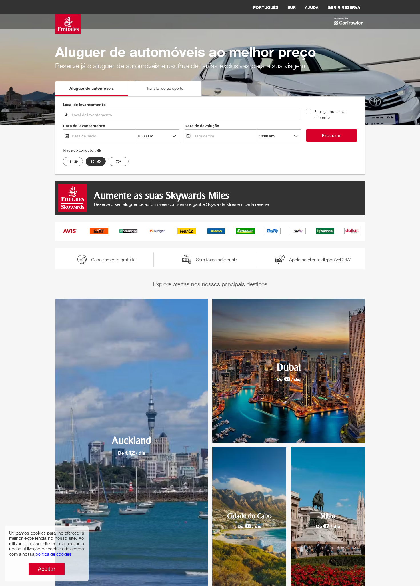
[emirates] (68, 18)
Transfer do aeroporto (165, 88)
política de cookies (53, 554)
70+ (118, 161)
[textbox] (182, 115)
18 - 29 (73, 161)
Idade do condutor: (79, 150)
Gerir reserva (344, 7)
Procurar (331, 135)
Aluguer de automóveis (91, 88)
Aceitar (46, 569)
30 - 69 (96, 161)
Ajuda (312, 7)
